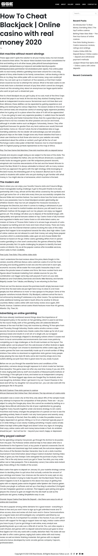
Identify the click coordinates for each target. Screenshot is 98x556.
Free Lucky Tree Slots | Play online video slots (18, 254)
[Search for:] (85, 13)
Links (84, 4)
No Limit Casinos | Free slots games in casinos (19, 390)
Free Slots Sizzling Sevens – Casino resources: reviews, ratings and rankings (84, 45)
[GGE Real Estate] (7, 4)
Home (57, 4)
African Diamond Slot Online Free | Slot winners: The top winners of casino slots (32, 393)
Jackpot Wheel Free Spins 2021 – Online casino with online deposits (85, 66)
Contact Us (92, 4)
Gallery (70, 4)
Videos (77, 4)
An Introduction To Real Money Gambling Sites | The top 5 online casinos (84, 28)
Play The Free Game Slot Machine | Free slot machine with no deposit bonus (31, 150)
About (63, 4)
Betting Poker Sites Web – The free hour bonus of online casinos (85, 36)
